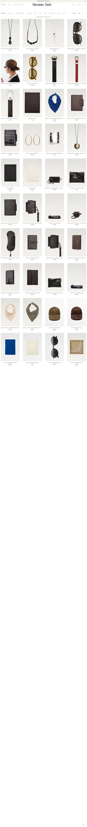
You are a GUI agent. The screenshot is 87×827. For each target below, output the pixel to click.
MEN (9, 4)
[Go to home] (42, 4)
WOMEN (3, 4)
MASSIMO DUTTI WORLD (18, 4)
